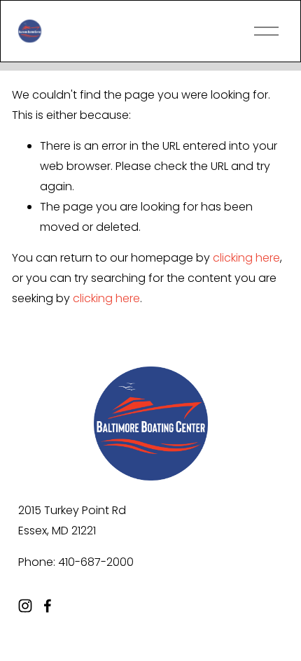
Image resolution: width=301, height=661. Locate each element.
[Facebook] (48, 606)
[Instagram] (25, 606)
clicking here (246, 258)
